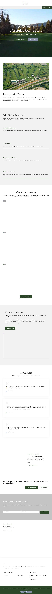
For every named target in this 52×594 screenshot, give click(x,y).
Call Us (4, 531)
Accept (22, 591)
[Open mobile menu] (2, 7)
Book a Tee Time (47, 7)
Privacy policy (28, 591)
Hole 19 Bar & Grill (33, 454)
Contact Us (44, 487)
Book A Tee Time (26, 296)
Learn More (10, 328)
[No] (50, 590)
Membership (32, 39)
